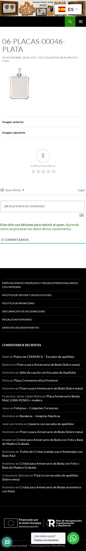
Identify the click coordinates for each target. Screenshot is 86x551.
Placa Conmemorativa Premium (36, 380)
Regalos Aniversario (17, 319)
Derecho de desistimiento (20, 327)
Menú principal (80, 21)
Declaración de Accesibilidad (23, 311)
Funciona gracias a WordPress (47, 545)
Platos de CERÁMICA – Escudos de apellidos (43, 356)
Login (81, 190)
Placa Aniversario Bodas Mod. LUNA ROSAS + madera (41, 398)
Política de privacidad (18, 303)
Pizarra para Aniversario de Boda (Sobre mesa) (48, 364)
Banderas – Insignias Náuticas (40, 416)
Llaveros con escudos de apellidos (51, 424)
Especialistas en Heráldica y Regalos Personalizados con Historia (40, 285)
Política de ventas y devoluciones (26, 295)
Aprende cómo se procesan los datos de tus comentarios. (39, 226)
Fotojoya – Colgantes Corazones (36, 408)
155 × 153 (36, 57)
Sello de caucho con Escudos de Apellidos (48, 372)
